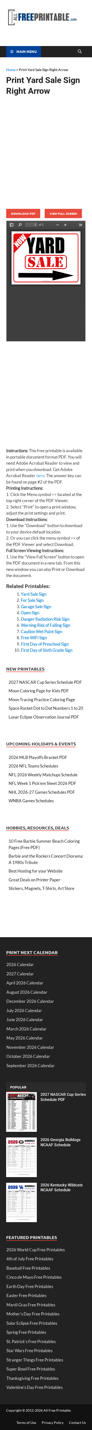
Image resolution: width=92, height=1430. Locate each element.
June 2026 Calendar (24, 1019)
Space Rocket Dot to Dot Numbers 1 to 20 (46, 708)
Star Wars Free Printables (29, 1350)
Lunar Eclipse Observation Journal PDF (44, 717)
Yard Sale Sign (33, 594)
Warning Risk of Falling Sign (45, 625)
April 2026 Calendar (24, 982)
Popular (18, 1087)
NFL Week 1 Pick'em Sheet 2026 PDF (42, 783)
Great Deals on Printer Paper (34, 879)
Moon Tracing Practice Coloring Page (42, 699)
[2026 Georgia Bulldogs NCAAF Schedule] (21, 1140)
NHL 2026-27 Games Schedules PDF (42, 792)
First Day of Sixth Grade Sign (46, 650)
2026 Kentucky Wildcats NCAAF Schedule (61, 1188)
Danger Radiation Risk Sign (45, 619)
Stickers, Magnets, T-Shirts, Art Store (41, 888)
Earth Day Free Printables (29, 1286)
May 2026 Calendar (24, 1037)
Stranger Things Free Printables (34, 1359)
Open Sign (30, 612)
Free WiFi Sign (34, 637)
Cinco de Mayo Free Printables (34, 1277)
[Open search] (79, 51)
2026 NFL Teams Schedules (33, 765)
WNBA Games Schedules (31, 800)
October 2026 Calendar (28, 1056)
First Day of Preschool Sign (45, 644)
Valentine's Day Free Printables (34, 1387)
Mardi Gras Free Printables (30, 1304)
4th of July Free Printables (29, 1258)
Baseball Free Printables (28, 1268)
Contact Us (77, 1422)
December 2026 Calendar (30, 1001)
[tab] (18, 1087)
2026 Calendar (20, 964)
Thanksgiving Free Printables (32, 1378)
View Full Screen (63, 213)
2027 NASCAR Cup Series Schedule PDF (45, 682)
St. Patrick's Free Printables (31, 1341)
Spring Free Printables (26, 1332)
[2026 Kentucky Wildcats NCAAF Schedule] (21, 1185)
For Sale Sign (32, 600)
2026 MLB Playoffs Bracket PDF (38, 757)
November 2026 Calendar (30, 1047)
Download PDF (23, 213)
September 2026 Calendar (30, 1065)
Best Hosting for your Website (36, 871)
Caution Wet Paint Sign (41, 631)
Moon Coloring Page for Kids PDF (39, 690)
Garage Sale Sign (36, 606)
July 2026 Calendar (24, 1010)
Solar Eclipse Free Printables (31, 1323)
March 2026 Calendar (26, 1028)
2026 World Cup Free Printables (35, 1249)
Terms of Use (26, 1422)
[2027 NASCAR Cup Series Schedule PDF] (21, 1095)
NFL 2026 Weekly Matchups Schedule (43, 774)
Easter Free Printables (26, 1295)
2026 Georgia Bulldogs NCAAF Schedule (60, 1142)
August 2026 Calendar (26, 992)
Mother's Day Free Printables (32, 1313)
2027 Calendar (20, 973)
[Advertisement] (46, 150)
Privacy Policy (53, 1422)
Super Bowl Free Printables (30, 1368)
